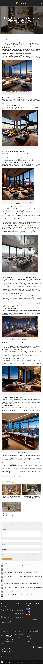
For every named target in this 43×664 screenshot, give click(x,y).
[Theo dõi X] (28, 639)
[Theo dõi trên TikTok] (27, 612)
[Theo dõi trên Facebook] (27, 609)
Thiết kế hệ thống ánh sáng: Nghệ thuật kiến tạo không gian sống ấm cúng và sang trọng (23, 587)
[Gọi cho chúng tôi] (29, 612)
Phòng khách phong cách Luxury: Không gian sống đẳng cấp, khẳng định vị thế (21, 579)
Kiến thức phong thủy (19, 608)
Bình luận (4, 529)
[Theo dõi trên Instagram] (29, 609)
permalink (26, 477)
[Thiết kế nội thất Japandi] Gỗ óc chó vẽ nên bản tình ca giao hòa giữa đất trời (20, 591)
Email (3, 544)
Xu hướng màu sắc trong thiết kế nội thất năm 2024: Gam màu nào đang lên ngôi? (21, 583)
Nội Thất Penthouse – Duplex (19, 614)
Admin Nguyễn (15, 39)
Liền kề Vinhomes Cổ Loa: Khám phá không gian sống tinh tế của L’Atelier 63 (20, 565)
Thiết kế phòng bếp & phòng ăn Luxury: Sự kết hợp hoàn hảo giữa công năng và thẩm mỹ (23, 576)
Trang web (4, 549)
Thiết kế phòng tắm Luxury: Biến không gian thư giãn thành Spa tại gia (19, 568)
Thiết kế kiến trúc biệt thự (19, 611)
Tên (3, 539)
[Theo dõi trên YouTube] (29, 614)
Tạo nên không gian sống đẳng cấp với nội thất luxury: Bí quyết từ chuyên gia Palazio (22, 594)
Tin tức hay (4, 38)
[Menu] (41, 3)
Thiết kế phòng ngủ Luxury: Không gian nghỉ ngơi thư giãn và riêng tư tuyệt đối (20, 572)
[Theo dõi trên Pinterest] (27, 614)
